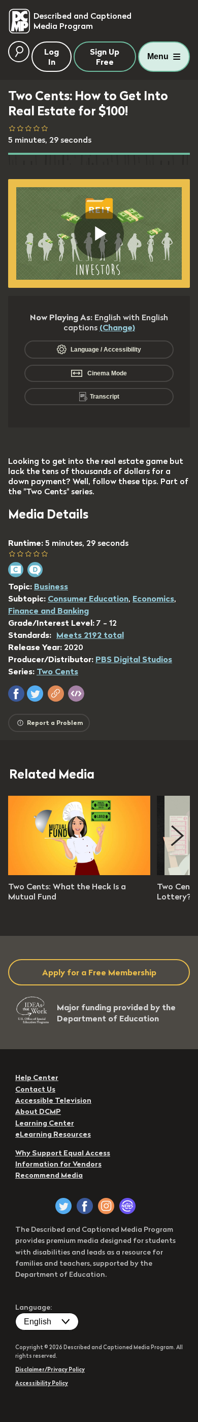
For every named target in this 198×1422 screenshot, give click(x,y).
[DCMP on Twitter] (63, 1206)
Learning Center (44, 1123)
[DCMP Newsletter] (127, 1206)
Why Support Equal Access (62, 1152)
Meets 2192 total (90, 635)
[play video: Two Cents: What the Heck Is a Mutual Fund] (79, 872)
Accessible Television (53, 1100)
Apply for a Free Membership (99, 972)
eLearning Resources (53, 1134)
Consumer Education (88, 598)
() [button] (117, 327)
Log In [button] (51, 57)
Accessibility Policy (41, 1383)
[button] (16, 693)
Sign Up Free (104, 57)
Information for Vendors (58, 1164)
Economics (153, 598)
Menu (158, 56)
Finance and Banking (48, 611)
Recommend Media (49, 1175)
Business (51, 586)
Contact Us (35, 1089)
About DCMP (38, 1111)
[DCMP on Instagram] (106, 1206)
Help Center (36, 1077)
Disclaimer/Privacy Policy (50, 1369)
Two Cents (57, 671)
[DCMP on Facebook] (85, 1206)
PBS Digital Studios (133, 659)
